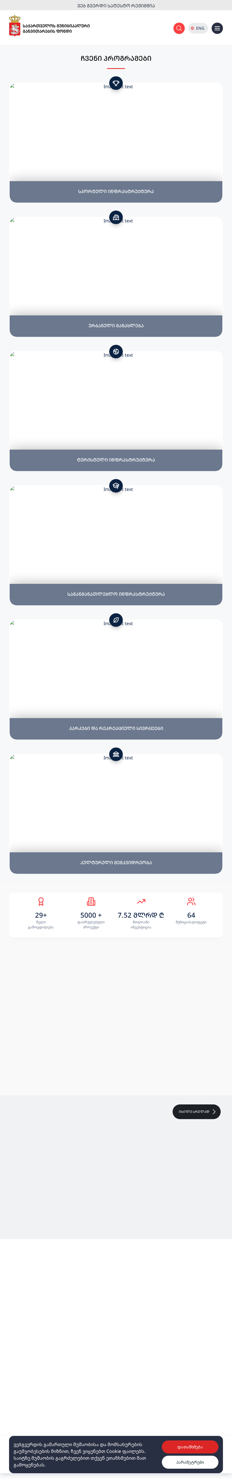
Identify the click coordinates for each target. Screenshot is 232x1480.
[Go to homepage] (49, 26)
